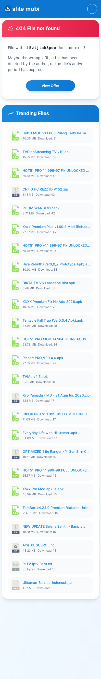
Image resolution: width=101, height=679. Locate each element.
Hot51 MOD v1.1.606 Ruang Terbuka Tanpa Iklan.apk (56, 133)
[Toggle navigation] (92, 9)
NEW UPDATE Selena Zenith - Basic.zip (54, 526)
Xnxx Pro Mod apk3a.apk (43, 489)
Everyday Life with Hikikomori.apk (50, 433)
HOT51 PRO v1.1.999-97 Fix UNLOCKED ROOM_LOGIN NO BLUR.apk (56, 245)
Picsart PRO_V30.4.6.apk (43, 358)
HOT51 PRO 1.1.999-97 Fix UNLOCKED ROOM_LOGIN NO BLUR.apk (56, 170)
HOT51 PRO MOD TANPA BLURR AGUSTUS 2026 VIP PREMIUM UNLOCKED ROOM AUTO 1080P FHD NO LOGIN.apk (56, 339)
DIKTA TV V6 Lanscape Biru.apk (49, 283)
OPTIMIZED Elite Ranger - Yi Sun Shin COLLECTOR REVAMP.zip (56, 451)
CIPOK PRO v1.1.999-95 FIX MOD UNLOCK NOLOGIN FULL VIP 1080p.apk (56, 414)
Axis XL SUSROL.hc (38, 545)
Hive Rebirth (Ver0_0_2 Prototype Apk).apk (56, 264)
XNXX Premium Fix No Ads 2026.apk (52, 301)
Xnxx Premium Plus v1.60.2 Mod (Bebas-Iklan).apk (56, 227)
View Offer (50, 86)
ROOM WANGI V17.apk (41, 208)
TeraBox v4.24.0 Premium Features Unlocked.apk (56, 507)
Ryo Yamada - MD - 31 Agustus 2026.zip (56, 395)
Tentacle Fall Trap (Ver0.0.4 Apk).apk (53, 320)
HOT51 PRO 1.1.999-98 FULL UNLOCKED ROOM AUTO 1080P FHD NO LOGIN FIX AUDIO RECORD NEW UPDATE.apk (56, 470)
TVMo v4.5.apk (35, 376)
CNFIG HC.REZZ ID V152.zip (45, 189)
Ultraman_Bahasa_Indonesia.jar (48, 582)
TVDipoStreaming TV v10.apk (47, 152)
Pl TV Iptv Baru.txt (37, 564)
